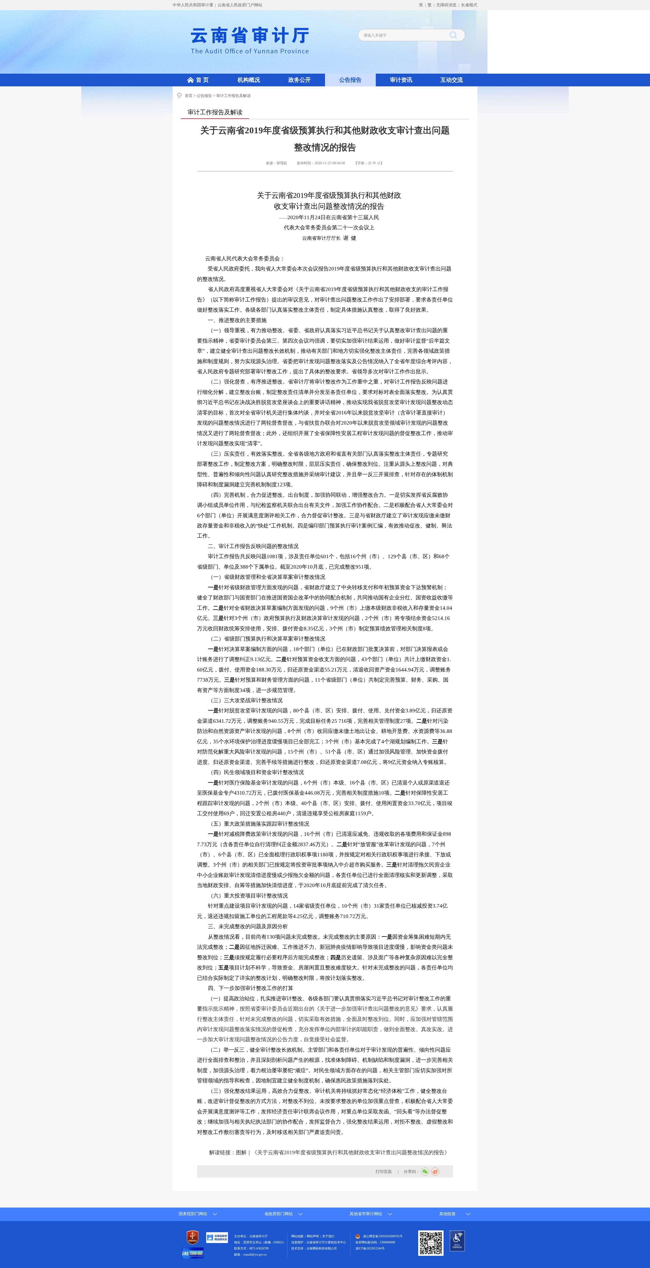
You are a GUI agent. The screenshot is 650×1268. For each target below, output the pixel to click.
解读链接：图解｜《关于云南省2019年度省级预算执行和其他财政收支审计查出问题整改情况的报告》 (329, 1152)
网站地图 (298, 1236)
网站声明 (313, 1236)
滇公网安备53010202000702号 (383, 1236)
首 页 (202, 80)
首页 (188, 96)
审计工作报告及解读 (233, 96)
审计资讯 (401, 80)
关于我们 (328, 1236)
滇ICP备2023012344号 (370, 1248)
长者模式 (469, 5)
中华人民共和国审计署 (193, 5)
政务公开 (299, 80)
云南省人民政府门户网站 (240, 5)
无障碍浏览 (446, 5)
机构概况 (249, 80)
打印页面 (384, 1171)
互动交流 (452, 80)
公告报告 (350, 80)
